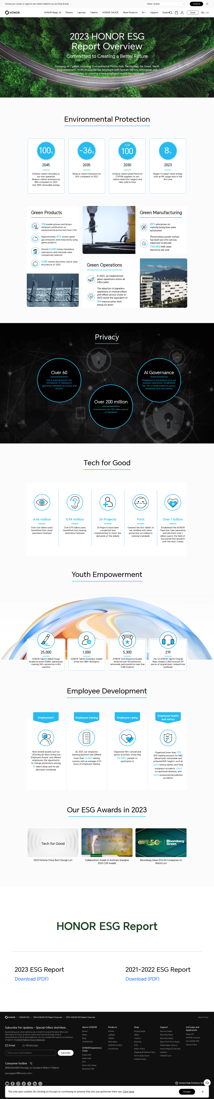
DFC (84, 1062)
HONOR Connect (193, 1038)
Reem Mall (86, 1058)
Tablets (94, 12)
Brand (84, 1031)
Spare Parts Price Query (170, 1042)
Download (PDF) (32, 979)
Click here (128, 1091)
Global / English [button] (153, 4)
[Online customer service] (207, 1082)
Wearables (112, 1042)
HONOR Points (140, 1059)
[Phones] (74, 12)
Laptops (82, 12)
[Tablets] (99, 12)
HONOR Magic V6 (52, 12)
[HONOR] (12, 1017)
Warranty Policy (166, 1035)
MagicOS (190, 1034)
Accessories (113, 1049)
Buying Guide (139, 1031)
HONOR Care (165, 1056)
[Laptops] (87, 12)
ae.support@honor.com (18, 1073)
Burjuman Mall (88, 1069)
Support (154, 12)
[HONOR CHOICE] (120, 12)
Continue (196, 4)
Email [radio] (12, 1045)
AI (143, 12)
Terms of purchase (141, 1056)
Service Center (166, 1031)
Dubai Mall (86, 1055)
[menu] (182, 12)
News (84, 1035)
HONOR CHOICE (110, 12)
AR (207, 13)
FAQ (136, 1045)
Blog (84, 1038)
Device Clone (191, 1045)
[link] (176, 12)
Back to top (203, 1017)
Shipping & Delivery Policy (144, 1052)
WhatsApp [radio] (32, 1045)
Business (137, 1042)
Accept (187, 1092)
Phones (69, 12)
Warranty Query (166, 1038)
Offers (136, 1035)
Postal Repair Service (168, 1045)
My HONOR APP (192, 1041)
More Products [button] (130, 12)
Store (192, 13)
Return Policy (139, 1049)
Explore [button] (166, 12)
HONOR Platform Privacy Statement (30, 1040)
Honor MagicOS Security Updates (170, 1050)
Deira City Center (89, 1065)
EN (202, 13)
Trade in (137, 1038)
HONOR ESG (87, 1042)
